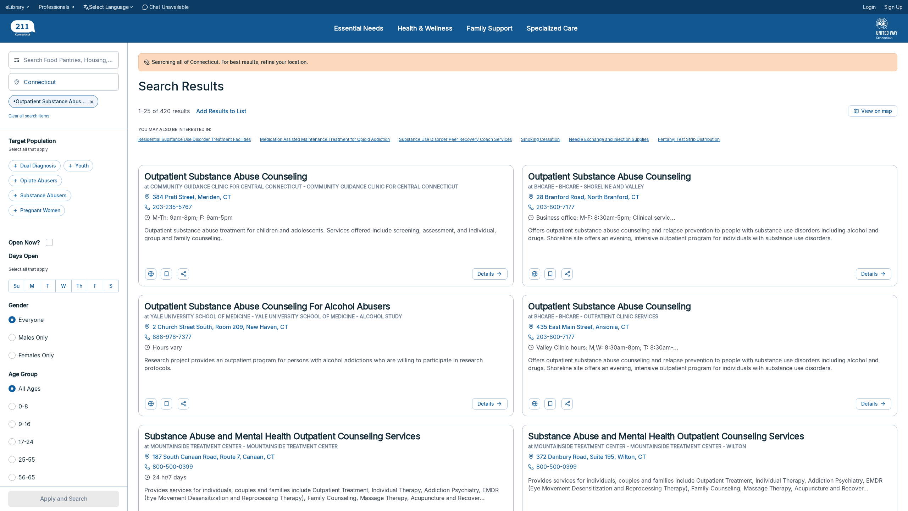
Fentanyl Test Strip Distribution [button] (689, 139)
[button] (166, 274)
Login (869, 7)
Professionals (54, 7)
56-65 (26, 477)
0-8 (23, 406)
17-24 (25, 441)
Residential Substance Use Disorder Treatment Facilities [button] (194, 139)
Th (79, 286)
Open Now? (24, 242)
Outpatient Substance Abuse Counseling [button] (225, 176)
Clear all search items (29, 116)
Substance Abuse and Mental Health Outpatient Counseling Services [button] (282, 436)
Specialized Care (552, 28)
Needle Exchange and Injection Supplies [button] (609, 139)
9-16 (24, 424)
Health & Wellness (425, 28)
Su (16, 286)
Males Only (33, 337)
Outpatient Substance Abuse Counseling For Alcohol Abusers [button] (267, 306)
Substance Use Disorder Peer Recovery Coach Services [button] (455, 139)
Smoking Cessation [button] (540, 139)
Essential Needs (358, 28)
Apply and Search (64, 498)
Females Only (36, 355)
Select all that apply (28, 269)
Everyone (31, 319)
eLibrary (14, 7)
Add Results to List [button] (221, 111)
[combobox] (63, 59)
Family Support (490, 28)
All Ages (29, 388)
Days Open (23, 255)
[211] (23, 28)
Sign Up (893, 7)
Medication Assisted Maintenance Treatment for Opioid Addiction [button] (325, 139)
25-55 (26, 459)
